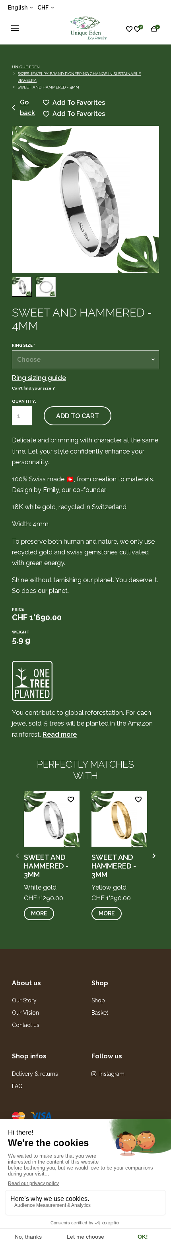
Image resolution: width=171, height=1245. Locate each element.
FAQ (17, 1086)
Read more (60, 734)
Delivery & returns (35, 1074)
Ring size (23, 346)
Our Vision (25, 1013)
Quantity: (24, 401)
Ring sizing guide (39, 378)
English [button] (18, 7)
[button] (153, 856)
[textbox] (85, 360)
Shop (98, 1000)
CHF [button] (43, 7)
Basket (99, 1013)
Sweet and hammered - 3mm (46, 865)
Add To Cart (77, 416)
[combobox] (85, 359)
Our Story (24, 1000)
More (39, 913)
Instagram (111, 1074)
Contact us (25, 1025)
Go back (27, 107)
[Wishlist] (135, 28)
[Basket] (156, 28)
